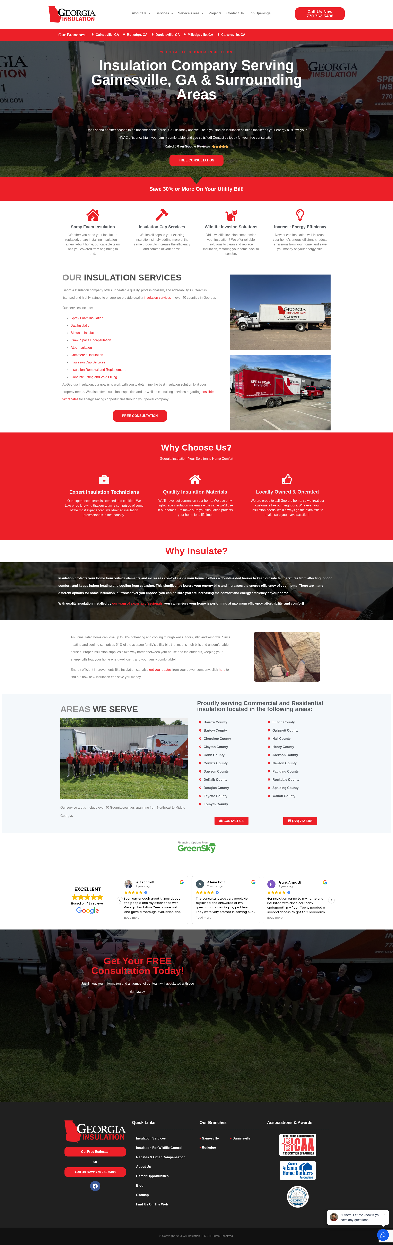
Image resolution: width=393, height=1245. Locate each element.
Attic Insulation (81, 347)
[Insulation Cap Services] (162, 215)
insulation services (157, 297)
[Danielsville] (245, 1138)
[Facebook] (95, 1186)
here (222, 669)
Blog (139, 1185)
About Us (139, 13)
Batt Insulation (81, 325)
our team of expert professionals (137, 603)
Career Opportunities (152, 1176)
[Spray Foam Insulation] (93, 215)
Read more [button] (132, 918)
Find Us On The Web (152, 1204)
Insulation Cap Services (162, 227)
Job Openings (260, 13)
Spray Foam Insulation (93, 227)
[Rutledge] (215, 1147)
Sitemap (142, 1195)
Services (162, 13)
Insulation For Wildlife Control (159, 1148)
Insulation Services (151, 1138)
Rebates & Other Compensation (160, 1157)
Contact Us (235, 13)
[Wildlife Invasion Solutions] (231, 215)
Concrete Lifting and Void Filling (94, 377)
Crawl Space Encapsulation (91, 340)
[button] (331, 900)
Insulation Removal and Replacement (98, 369)
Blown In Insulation (84, 333)
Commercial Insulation (87, 355)
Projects (215, 13)
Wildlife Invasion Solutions (231, 227)
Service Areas (189, 13)
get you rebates (160, 669)
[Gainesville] (215, 1138)
